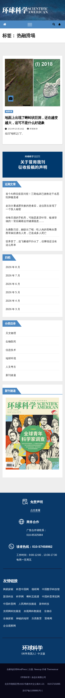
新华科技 (44, 603)
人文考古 (11, 366)
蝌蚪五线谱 (33, 596)
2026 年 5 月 (13, 292)
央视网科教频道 (32, 611)
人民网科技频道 (27, 603)
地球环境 (9, 111)
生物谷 (48, 611)
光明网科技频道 (12, 611)
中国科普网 (9, 603)
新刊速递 (11, 375)
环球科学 (34, 129)
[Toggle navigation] (30, 24)
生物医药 (11, 341)
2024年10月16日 (16, 129)
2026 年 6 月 (13, 284)
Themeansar (52, 669)
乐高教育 (37, 618)
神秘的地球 (22, 618)
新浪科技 (8, 596)
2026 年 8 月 (13, 267)
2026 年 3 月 (13, 309)
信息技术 (11, 350)
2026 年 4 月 (13, 300)
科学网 (20, 596)
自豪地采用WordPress (17, 669)
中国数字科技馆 (51, 589)
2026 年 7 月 (13, 275)
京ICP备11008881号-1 (32, 690)
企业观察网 (9, 625)
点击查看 (35, 510)
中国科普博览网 (51, 596)
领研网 (35, 589)
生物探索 (8, 618)
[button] (54, 24)
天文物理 (11, 333)
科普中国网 (22, 589)
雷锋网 (48, 618)
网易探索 (8, 589)
